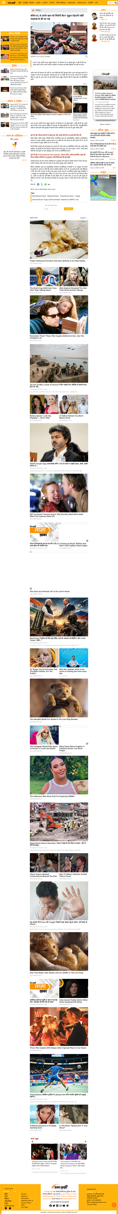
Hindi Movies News (67, 196)
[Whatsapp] (45, 185)
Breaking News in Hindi (51, 1196)
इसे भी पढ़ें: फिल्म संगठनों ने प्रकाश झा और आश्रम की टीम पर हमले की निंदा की (56, 135)
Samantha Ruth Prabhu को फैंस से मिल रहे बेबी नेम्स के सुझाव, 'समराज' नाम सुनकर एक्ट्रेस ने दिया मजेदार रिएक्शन (44, 1164)
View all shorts (105, 124)
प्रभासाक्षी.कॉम (48, 1192)
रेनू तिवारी (33, 56)
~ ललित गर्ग (103, 20)
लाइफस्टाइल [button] (71, 3)
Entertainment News (39, 196)
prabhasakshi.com (69, 1199)
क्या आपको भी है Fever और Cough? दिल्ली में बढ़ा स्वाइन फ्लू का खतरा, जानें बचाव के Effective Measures (101, 154)
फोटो (6, 1196)
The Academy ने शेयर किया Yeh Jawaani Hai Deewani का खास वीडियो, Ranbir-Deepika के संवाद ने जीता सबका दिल (72, 1165)
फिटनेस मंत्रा (112, 159)
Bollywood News (53, 196)
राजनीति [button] (90, 3)
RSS (22, 1205)
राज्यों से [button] (44, 3)
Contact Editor (92, 1204)
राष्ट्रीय (19, 3)
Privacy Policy (26, 1203)
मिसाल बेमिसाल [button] (60, 3)
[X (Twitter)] (84, 33)
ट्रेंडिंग (14, 65)
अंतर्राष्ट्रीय (25, 3)
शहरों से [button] (52, 3)
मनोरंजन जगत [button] (81, 3)
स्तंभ (103, 10)
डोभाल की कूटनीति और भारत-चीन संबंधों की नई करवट (106, 15)
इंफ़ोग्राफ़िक (8, 1201)
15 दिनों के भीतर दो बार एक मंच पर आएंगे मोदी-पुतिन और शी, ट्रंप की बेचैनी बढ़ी (108, 37)
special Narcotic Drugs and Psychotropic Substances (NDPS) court (55, 199)
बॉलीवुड (38, 10)
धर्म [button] (96, 3)
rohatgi (77, 196)
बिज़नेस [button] (31, 3)
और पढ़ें (24, 160)
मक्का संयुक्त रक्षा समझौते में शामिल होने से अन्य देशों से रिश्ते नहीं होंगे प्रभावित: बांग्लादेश (102, 135)
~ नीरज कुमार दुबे (105, 31)
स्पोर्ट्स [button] (38, 3)
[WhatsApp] (84, 37)
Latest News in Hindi (68, 1194)
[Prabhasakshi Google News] (86, 56)
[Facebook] (84, 29)
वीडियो (7, 1199)
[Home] (33, 10)
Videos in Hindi (66, 1196)
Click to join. (51, 189)
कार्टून (6, 1203)
